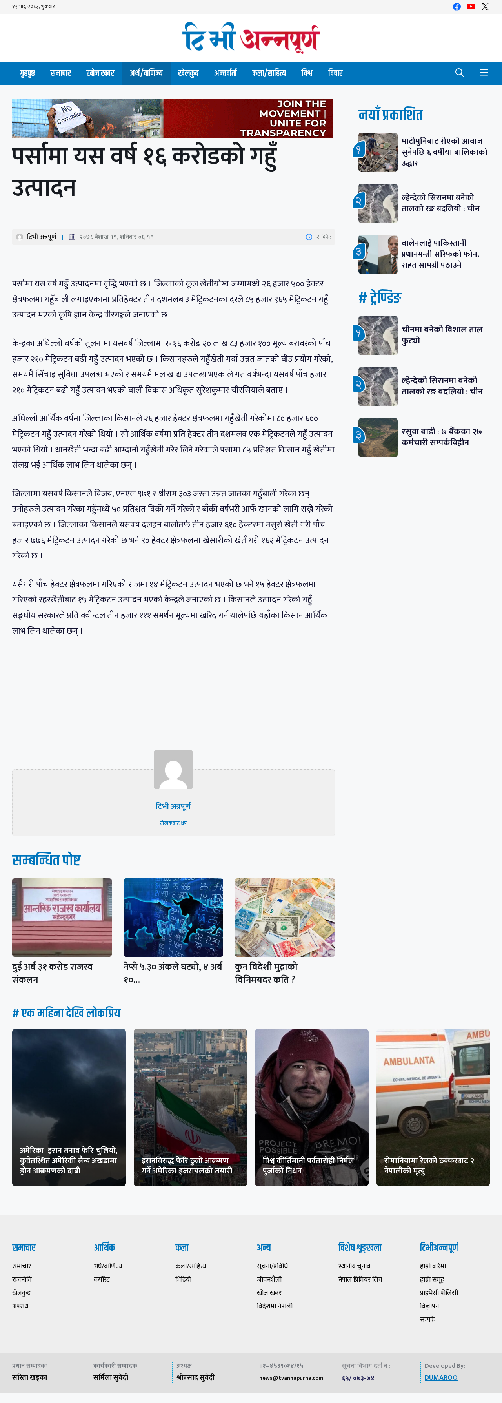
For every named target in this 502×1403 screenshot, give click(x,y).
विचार (335, 73)
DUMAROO (441, 1378)
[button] (459, 73)
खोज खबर (100, 73)
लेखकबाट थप (173, 823)
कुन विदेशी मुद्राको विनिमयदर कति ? (269, 973)
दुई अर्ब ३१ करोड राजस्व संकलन (52, 973)
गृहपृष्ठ (27, 73)
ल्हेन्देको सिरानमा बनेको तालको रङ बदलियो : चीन (441, 203)
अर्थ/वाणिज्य (146, 73)
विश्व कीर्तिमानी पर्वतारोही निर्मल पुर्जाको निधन (308, 1166)
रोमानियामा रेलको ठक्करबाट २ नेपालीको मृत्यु (429, 1166)
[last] (173, 120)
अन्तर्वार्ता (225, 73)
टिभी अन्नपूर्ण (41, 237)
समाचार (61, 73)
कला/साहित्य (269, 73)
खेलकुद (188, 73)
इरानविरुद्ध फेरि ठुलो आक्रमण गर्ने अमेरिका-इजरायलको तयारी (187, 1166)
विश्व (307, 73)
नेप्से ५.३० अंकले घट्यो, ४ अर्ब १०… (173, 973)
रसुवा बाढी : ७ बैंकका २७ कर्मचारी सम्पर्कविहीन (442, 437)
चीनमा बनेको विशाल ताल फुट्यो (442, 335)
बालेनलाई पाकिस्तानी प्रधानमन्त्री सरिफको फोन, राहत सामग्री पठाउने (440, 254)
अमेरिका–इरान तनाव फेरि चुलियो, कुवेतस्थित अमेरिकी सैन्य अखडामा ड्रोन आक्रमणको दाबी (69, 1161)
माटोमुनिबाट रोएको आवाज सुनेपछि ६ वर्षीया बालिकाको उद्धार (444, 152)
